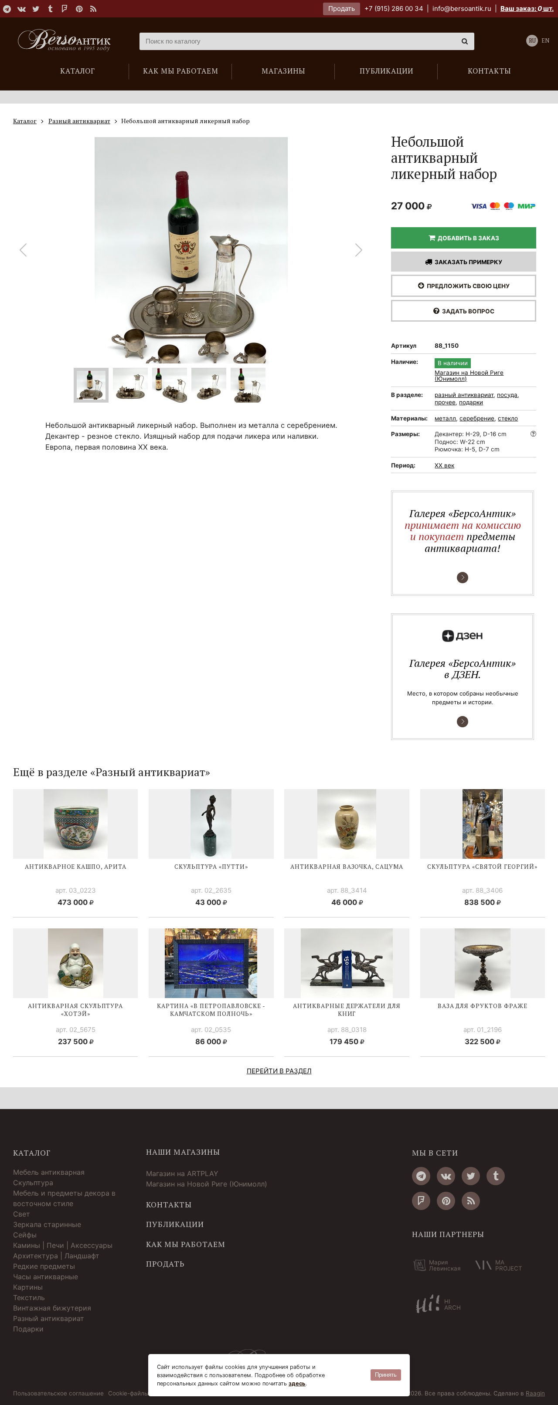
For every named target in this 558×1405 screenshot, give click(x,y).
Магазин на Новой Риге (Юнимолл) (469, 376)
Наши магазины (183, 1152)
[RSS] (93, 9)
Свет (21, 1214)
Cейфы (25, 1234)
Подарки (28, 1328)
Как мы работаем (185, 1244)
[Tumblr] (50, 9)
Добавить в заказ (467, 238)
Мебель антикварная (49, 1172)
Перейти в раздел (279, 1071)
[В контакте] (21, 9)
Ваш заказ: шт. (527, 8)
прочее (445, 402)
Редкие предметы (44, 1266)
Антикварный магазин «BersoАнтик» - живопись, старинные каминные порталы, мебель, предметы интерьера (67, 41)
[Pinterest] (79, 9)
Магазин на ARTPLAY (182, 1173)
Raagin (535, 1393)
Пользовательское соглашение (58, 1394)
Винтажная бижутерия (52, 1308)
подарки (471, 402)
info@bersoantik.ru (461, 8)
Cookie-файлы (128, 1394)
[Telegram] (7, 9)
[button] (359, 250)
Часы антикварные (45, 1276)
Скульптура (33, 1182)
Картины (28, 1287)
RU (532, 40)
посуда (507, 394)
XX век (444, 465)
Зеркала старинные (47, 1224)
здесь (297, 1383)
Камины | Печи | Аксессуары (62, 1245)
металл (445, 418)
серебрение (476, 418)
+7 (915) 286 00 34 (393, 8)
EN (545, 40)
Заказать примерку (467, 262)
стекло (508, 418)
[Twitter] (36, 9)
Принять (386, 1374)
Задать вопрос (466, 311)
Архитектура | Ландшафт (56, 1255)
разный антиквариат (464, 394)
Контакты (169, 1205)
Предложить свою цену (467, 285)
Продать (341, 8)
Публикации (175, 1224)
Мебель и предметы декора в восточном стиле (64, 1198)
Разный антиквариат (48, 1318)
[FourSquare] (64, 9)
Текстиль (29, 1297)
